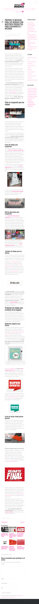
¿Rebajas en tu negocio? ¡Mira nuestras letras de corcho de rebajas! (12, 548)
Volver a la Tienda (19, 11)
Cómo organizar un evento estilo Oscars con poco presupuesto (32, 48)
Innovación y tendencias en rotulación (31, 104)
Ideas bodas (29, 69)
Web (2, 587)
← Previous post (4, 522)
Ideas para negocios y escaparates (15, 34)
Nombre (2, 578)
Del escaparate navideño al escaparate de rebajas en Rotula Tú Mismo (13, 535)
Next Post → (22, 522)
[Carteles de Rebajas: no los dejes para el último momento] (21, 529)
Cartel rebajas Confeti (14, 271)
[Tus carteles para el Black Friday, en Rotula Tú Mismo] (5, 529)
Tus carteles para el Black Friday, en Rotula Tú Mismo (4, 535)
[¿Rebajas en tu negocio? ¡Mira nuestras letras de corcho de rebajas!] (13, 542)
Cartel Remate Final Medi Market (11, 461)
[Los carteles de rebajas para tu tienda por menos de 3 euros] (21, 542)
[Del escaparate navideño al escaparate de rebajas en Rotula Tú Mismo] (13, 529)
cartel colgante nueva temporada (14, 396)
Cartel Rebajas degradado (15, 261)
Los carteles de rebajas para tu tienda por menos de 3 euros (20, 547)
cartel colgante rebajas (12, 368)
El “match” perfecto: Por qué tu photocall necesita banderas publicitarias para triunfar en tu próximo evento (32, 37)
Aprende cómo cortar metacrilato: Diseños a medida (31, 44)
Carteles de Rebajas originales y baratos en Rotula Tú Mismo (4, 547)
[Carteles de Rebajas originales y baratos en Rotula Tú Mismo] (5, 542)
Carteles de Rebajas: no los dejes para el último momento (20, 535)
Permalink (17, 35)
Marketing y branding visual (9, 35)
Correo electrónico (4, 583)
